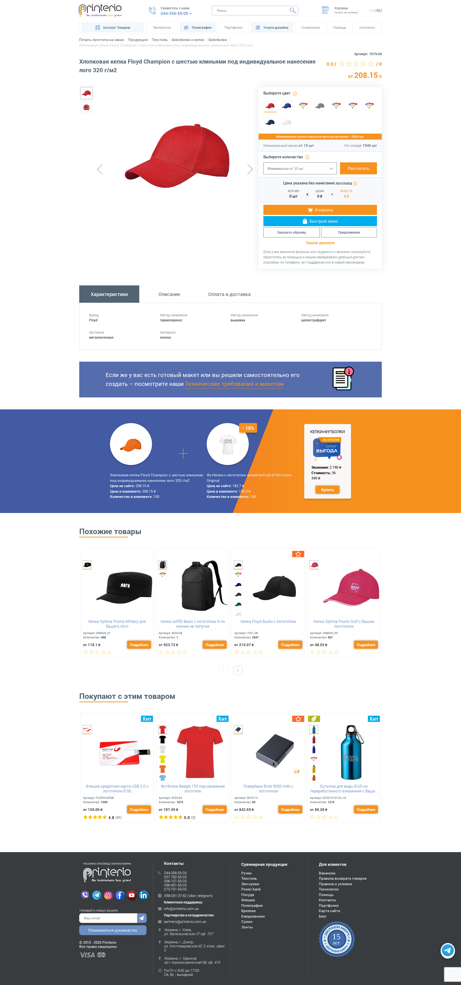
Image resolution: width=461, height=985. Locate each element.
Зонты (247, 927)
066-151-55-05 (175, 881)
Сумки (246, 921)
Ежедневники (253, 916)
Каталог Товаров (116, 27)
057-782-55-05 (175, 876)
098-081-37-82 (175, 895)
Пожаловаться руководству (112, 930)
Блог (323, 916)
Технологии (162, 27)
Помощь (339, 27)
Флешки (248, 899)
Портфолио (233, 27)
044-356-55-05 (174, 13)
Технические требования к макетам (234, 384)
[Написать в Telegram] (448, 951)
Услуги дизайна (275, 27)
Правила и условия (335, 883)
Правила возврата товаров (343, 878)
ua (371, 10)
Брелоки (248, 910)
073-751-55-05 (175, 889)
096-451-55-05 (175, 885)
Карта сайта (329, 910)
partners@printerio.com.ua (185, 921)
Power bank (251, 889)
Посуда (247, 894)
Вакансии (327, 873)
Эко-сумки (250, 883)
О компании (311, 27)
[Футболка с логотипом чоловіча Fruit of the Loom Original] (227, 444)
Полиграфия (202, 27)
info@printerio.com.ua (181, 908)
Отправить (142, 918)
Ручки (246, 873)
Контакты (367, 27)
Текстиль (249, 878)
